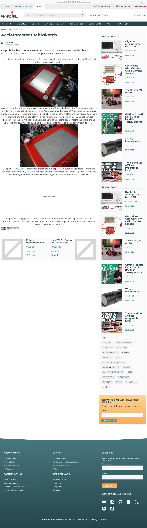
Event (125, 352)
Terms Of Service (59, 480)
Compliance (57, 487)
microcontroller (113, 362)
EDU (74, 2)
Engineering (110, 352)
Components (95, 24)
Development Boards (55, 24)
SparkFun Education (12, 465)
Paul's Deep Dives (113, 372)
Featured (8, 24)
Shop (6, 6)
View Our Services (11, 483)
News (39, 6)
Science (107, 382)
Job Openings (9, 469)
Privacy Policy (58, 483)
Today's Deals (104, 6)
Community (124, 6)
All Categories (123, 24)
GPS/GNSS (21, 24)
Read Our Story (10, 459)
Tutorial (131, 382)
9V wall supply (77, 111)
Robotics (123, 377)
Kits (108, 24)
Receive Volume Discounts (14, 490)
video (23, 218)
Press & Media (9, 462)
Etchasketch (91, 59)
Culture (122, 347)
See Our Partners (10, 480)
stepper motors (34, 111)
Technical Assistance (61, 465)
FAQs (55, 469)
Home (3, 29)
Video (106, 387)
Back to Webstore (98, 15)
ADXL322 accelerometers (25, 168)
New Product (111, 367)
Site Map (56, 490)
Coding (107, 342)
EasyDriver (11, 111)
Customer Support (138, 2)
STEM (119, 382)
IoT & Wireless (76, 24)
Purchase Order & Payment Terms (66, 462)
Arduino (79, 108)
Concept (108, 347)
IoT (118, 357)
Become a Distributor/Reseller (15, 487)
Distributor (84, 2)
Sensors (35, 24)
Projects (108, 377)
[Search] (83, 15)
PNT (130, 372)
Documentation (23, 6)
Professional (63, 2)
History (107, 357)
